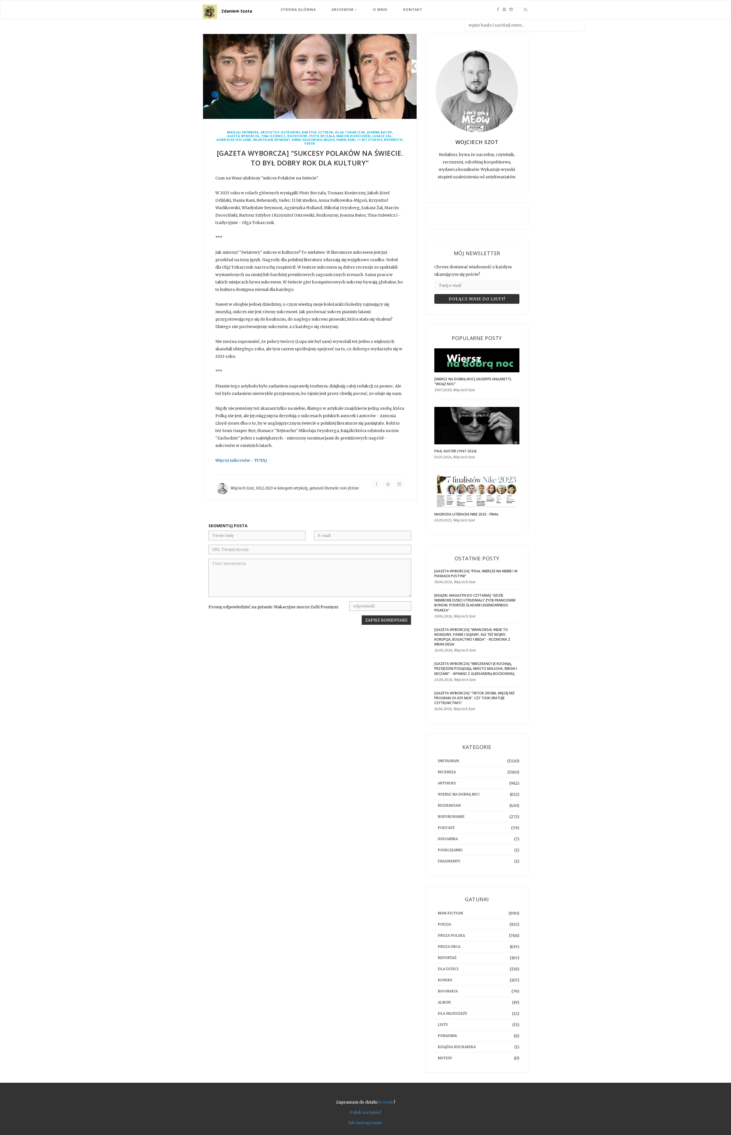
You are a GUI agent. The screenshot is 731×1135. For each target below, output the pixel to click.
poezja (444, 924)
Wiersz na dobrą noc (459, 794)
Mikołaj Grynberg (243, 132)
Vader (309, 143)
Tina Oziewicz (273, 136)
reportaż (447, 958)
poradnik (447, 1036)
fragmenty (449, 861)
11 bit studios (369, 139)
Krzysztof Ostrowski (280, 132)
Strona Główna (298, 9)
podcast (446, 828)
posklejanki (450, 850)
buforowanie (451, 816)
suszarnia (448, 839)
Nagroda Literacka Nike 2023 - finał (466, 514)
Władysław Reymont (271, 139)
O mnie (380, 9)
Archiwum (343, 9)
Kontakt (412, 9)
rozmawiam (449, 805)
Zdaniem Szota (236, 11)
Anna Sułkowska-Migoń (313, 139)
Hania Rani (345, 139)
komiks (445, 980)
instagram (448, 761)
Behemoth (393, 139)
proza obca (449, 946)
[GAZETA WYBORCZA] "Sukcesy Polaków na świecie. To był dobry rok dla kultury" (310, 157)
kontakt (386, 1102)
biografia (448, 991)
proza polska (451, 935)
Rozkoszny (297, 136)
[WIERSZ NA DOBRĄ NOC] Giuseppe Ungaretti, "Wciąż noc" (473, 381)
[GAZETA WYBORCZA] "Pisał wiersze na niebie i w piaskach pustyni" (475, 573)
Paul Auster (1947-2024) (455, 451)
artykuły (301, 488)
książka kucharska (457, 1047)
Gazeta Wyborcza (243, 136)
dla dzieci (448, 969)
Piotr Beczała (322, 136)
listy (443, 1024)
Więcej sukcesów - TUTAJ (241, 460)
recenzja (447, 772)
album (444, 1002)
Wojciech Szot (242, 488)
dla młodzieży (452, 1013)
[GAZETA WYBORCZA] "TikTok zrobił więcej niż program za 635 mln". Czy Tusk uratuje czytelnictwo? (474, 698)
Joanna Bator (379, 132)
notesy (445, 1058)
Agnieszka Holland (234, 139)
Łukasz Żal (382, 136)
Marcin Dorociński (353, 136)
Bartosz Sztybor (317, 132)
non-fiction (349, 488)
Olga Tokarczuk (350, 132)
